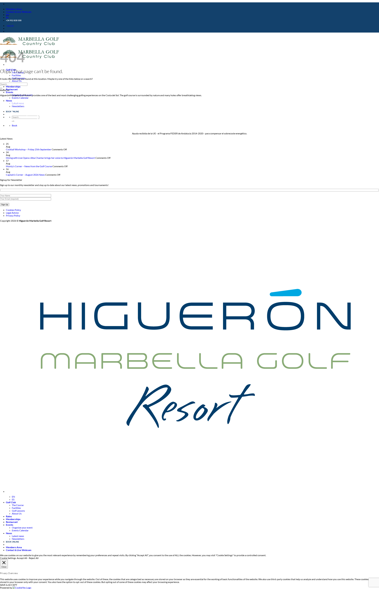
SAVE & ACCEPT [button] (8, 584)
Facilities (16, 75)
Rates (9, 516)
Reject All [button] (33, 558)
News (9, 100)
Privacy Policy (13, 215)
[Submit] (1, 88)
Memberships (13, 86)
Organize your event (22, 527)
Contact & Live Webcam (18, 11)
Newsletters (18, 538)
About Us (17, 80)
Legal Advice (12, 212)
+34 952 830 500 (13, 20)
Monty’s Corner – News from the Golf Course (29, 166)
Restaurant (12, 89)
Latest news (18, 536)
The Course (18, 505)
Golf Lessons (18, 510)
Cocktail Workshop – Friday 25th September (28, 149)
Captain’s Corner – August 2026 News (25, 174)
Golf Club (11, 502)
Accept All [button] (22, 558)
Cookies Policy (13, 209)
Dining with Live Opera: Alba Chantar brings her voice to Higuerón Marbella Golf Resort (50, 157)
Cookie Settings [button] (8, 558)
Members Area (14, 9)
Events (9, 92)
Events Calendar (20, 97)
